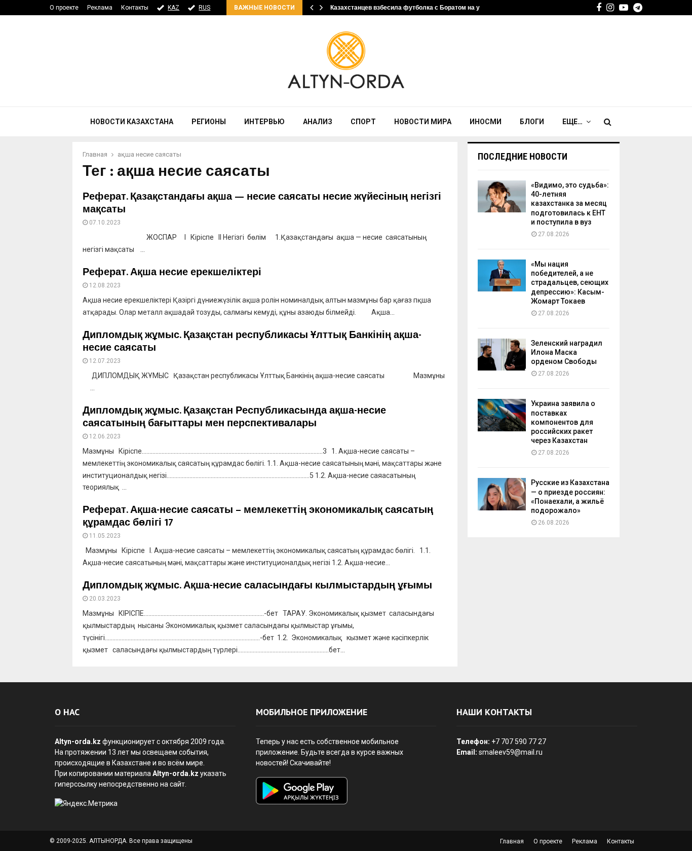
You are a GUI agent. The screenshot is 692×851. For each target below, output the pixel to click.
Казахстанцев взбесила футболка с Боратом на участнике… (421, 8)
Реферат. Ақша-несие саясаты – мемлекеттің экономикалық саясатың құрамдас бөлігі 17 (258, 516)
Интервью (264, 122)
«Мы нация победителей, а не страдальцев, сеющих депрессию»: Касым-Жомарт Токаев (569, 282)
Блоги (532, 122)
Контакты (134, 7)
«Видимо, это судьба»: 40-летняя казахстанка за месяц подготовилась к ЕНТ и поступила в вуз (570, 203)
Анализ (317, 122)
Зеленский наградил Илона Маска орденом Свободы (566, 352)
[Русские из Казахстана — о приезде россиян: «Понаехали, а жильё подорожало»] (502, 494)
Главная (512, 841)
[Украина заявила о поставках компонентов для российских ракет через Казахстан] (502, 415)
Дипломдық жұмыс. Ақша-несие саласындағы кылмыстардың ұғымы (257, 585)
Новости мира (422, 122)
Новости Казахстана (131, 122)
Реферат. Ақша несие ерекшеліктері (172, 272)
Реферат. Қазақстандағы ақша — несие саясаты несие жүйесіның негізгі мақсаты (262, 203)
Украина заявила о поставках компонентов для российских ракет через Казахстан (563, 422)
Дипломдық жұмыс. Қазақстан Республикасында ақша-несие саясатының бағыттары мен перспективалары (234, 417)
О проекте (64, 7)
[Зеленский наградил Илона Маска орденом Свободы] (502, 355)
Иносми (486, 122)
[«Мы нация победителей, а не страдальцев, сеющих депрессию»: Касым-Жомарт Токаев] (502, 275)
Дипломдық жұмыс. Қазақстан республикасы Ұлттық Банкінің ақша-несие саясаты (252, 341)
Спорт (363, 122)
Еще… (572, 122)
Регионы (208, 122)
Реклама (99, 7)
